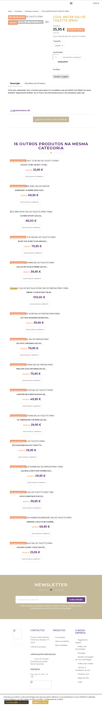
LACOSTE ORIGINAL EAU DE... (29, 343)
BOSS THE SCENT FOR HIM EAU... (33, 241)
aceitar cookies (40, 702)
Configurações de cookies (16, 702)
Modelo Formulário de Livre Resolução (84, 658)
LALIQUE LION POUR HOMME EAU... (36, 471)
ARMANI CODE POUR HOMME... (41, 522)
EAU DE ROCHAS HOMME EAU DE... (32, 267)
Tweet (70, 69)
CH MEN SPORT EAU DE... (31, 216)
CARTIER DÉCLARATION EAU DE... (32, 394)
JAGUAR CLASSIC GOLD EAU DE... (31, 547)
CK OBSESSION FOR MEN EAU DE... (32, 420)
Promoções (60, 637)
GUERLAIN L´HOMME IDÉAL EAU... (30, 190)
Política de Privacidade (80, 647)
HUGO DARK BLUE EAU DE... (32, 496)
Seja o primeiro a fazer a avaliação (51, 119)
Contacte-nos (83, 674)
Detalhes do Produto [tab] (35, 83)
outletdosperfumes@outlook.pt (43, 654)
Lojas (79, 682)
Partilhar (63, 69)
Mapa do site (83, 678)
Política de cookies (85, 663)
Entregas (81, 653)
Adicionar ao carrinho (72, 57)
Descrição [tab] (15, 83)
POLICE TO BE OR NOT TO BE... (34, 165)
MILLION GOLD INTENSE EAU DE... (31, 369)
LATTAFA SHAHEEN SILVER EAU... (35, 318)
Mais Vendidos (61, 645)
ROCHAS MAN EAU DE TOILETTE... (27, 445)
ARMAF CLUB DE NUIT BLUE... (39, 292)
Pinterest (76, 69)
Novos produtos (62, 641)
